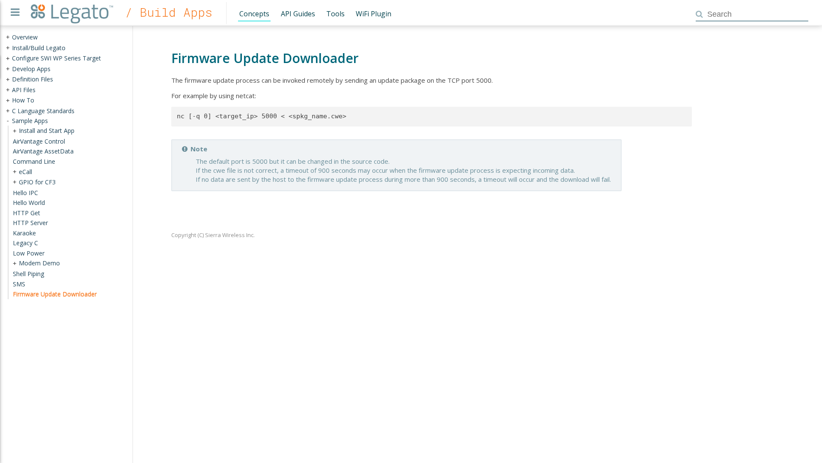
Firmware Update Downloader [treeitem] (55, 294)
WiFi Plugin (373, 13)
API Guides (298, 13)
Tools (335, 13)
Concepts (254, 13)
